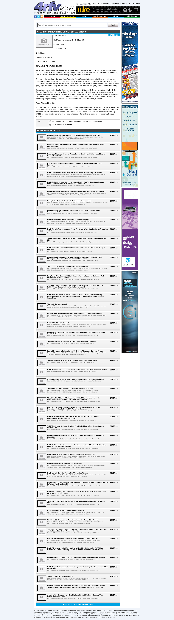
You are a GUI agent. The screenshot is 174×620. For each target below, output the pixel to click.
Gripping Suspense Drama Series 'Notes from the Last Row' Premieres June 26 (75, 379)
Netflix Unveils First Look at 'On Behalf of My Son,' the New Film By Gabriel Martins (77, 370)
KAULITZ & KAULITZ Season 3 (58, 323)
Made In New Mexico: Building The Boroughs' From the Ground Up (71, 454)
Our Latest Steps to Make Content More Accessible (65, 510)
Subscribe (105, 4)
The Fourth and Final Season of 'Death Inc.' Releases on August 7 (70, 388)
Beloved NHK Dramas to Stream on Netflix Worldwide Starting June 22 (72, 538)
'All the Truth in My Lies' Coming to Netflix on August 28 (67, 266)
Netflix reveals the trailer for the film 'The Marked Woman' (67, 473)
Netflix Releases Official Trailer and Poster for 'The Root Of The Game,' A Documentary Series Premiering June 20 (73, 417)
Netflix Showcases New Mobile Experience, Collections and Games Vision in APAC (76, 191)
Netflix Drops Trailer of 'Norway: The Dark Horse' (64, 463)
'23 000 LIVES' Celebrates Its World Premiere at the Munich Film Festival (72, 520)
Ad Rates (136, 4)
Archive (96, 4)
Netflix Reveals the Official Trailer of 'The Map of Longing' (68, 219)
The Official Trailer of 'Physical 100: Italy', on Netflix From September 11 (72, 341)
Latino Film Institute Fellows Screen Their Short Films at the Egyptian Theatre (75, 351)
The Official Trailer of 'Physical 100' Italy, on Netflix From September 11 (72, 360)
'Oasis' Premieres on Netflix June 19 (60, 576)
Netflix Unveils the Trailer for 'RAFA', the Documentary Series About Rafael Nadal (76, 557)
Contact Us (125, 4)
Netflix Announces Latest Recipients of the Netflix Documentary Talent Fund (74, 173)
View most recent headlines (78, 604)
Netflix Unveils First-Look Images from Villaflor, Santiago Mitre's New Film (73, 135)
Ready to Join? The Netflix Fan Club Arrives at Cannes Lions (69, 201)
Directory (115, 4)
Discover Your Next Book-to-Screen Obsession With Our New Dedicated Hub (74, 313)
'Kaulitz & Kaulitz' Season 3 (57, 304)
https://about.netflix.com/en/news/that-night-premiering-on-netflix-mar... (77, 121)
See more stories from (62, 125)
